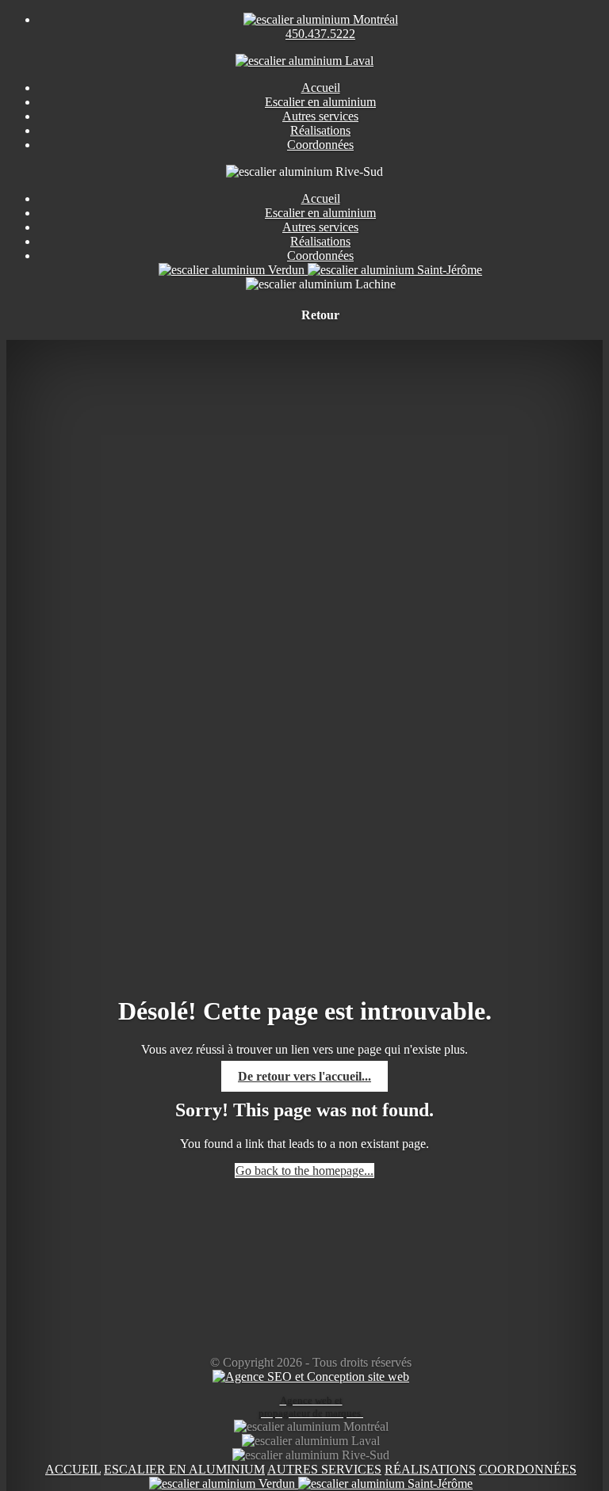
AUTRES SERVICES (324, 1469)
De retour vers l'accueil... (304, 1076)
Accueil (320, 198)
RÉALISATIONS (430, 1469)
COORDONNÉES (527, 1469)
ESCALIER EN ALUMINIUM (184, 1469)
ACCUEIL (73, 1469)
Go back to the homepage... (304, 1170)
